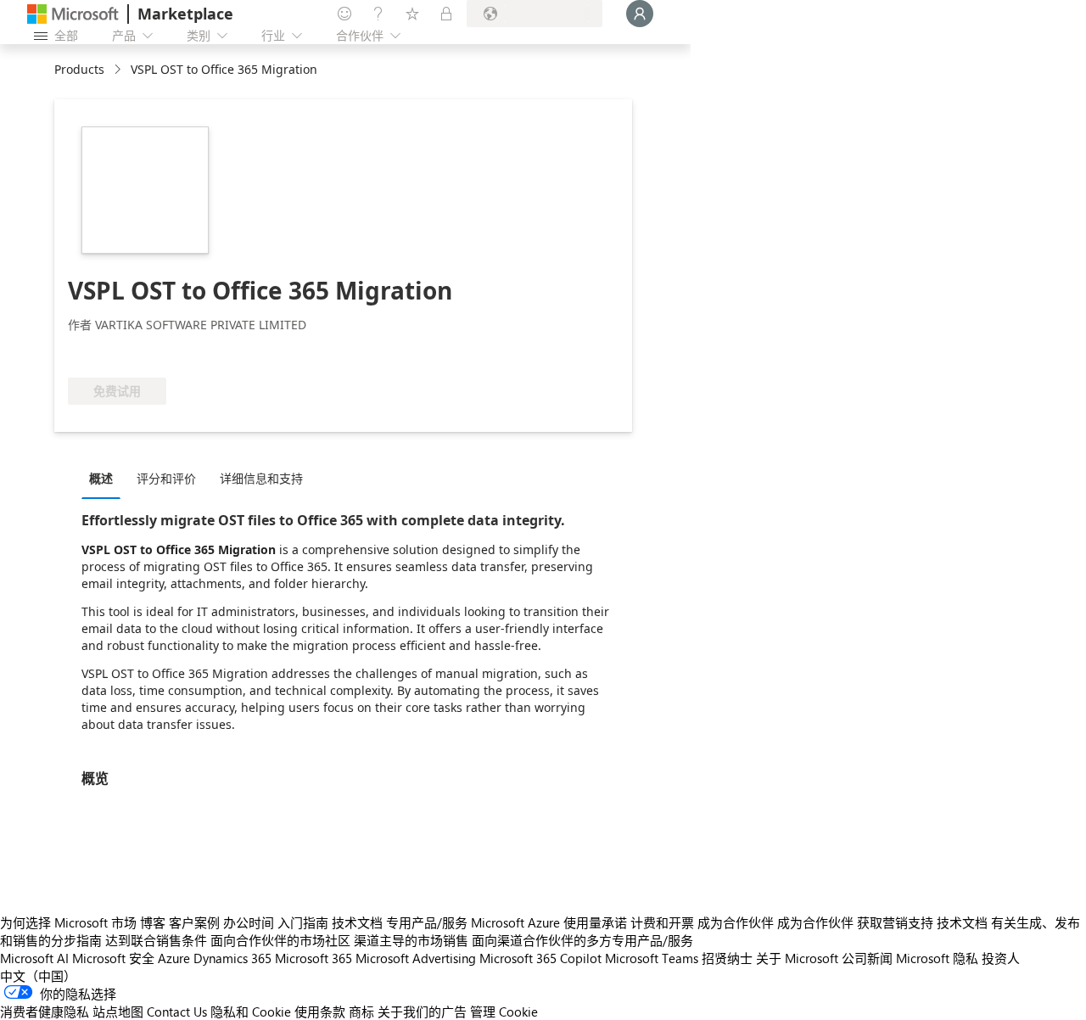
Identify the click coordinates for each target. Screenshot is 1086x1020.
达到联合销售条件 (156, 940)
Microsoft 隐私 (937, 958)
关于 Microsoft (797, 958)
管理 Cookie (504, 1011)
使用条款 (319, 1011)
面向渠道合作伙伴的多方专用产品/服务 (582, 940)
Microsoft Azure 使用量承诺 (549, 922)
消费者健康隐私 (44, 1011)
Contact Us (177, 1011)
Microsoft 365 (313, 958)
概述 (101, 478)
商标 (361, 1011)
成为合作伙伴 (735, 922)
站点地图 (117, 1011)
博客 (152, 922)
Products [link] (79, 69)
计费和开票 (662, 922)
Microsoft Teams (651, 958)
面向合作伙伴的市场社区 (280, 940)
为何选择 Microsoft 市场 (68, 922)
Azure (174, 958)
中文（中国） (38, 975)
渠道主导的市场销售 (411, 940)
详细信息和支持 (261, 478)
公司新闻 (867, 958)
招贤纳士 (727, 958)
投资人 (1001, 958)
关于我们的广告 (422, 1011)
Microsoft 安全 (113, 958)
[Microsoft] (73, 14)
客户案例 (194, 922)
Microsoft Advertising (415, 958)
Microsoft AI (34, 958)
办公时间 (248, 922)
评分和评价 (166, 478)
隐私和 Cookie (250, 1011)
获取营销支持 (895, 922)
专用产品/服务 (426, 922)
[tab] (105, 477)
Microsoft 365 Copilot (540, 958)
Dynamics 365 (232, 958)
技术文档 (357, 922)
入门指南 (302, 922)
